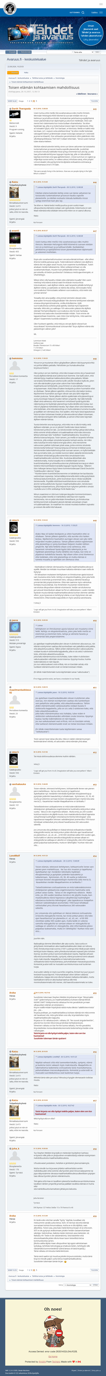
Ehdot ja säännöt (84, 1370)
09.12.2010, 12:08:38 (41, 109)
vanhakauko (19, 784)
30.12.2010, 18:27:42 (43, 993)
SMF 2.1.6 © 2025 (11, 1370)
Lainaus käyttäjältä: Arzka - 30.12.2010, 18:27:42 (56, 1105)
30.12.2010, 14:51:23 (41, 856)
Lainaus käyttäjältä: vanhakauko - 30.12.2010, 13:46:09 (58, 861)
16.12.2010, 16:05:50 (41, 620)
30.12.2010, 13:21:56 (41, 752)
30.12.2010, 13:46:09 (41, 784)
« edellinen (81, 94)
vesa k (15, 520)
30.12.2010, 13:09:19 (41, 687)
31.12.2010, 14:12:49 (41, 1216)
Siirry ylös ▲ (96, 1370)
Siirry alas (12, 101)
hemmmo (17, 358)
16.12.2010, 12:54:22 (41, 520)
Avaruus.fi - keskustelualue (26, 59)
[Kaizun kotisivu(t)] (10, 215)
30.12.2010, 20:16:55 (41, 1051)
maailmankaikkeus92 (20, 691)
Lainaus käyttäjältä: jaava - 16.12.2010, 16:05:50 (56, 692)
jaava (15, 620)
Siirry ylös (12, 1270)
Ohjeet (73, 1370)
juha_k (15, 1148)
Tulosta (94, 101)
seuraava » (93, 94)
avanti (15, 230)
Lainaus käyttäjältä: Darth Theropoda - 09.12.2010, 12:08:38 (60, 187)
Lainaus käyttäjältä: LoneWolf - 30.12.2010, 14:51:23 (57, 1057)
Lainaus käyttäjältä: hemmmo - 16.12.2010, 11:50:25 (57, 525)
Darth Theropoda (21, 108)
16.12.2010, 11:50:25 (41, 358)
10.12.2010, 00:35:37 (41, 231)
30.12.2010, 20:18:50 (41, 1100)
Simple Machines (24, 1370)
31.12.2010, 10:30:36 (41, 1148)
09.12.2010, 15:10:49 (41, 182)
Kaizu (15, 181)
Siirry (61, 1285)
